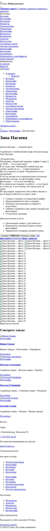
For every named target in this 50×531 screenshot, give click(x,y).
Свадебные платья (8, 44)
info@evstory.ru (7, 446)
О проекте (5, 64)
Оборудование (7, 59)
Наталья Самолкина (10, 365)
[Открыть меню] (1, 129)
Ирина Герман (7, 344)
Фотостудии (6, 41)
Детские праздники (9, 46)
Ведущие (4, 16)
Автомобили (6, 54)
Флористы (5, 24)
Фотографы (5, 19)
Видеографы (6, 31)
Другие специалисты (16, 489)
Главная (4, 131)
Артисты (4, 39)
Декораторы (5, 29)
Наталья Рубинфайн (10, 385)
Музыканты (5, 36)
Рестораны (5, 21)
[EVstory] (5, 69)
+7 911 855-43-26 (8, 437)
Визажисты (5, 34)
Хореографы (6, 49)
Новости (4, 66)
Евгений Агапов (8, 406)
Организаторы (7, 26)
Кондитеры (5, 51)
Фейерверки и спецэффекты (13, 56)
